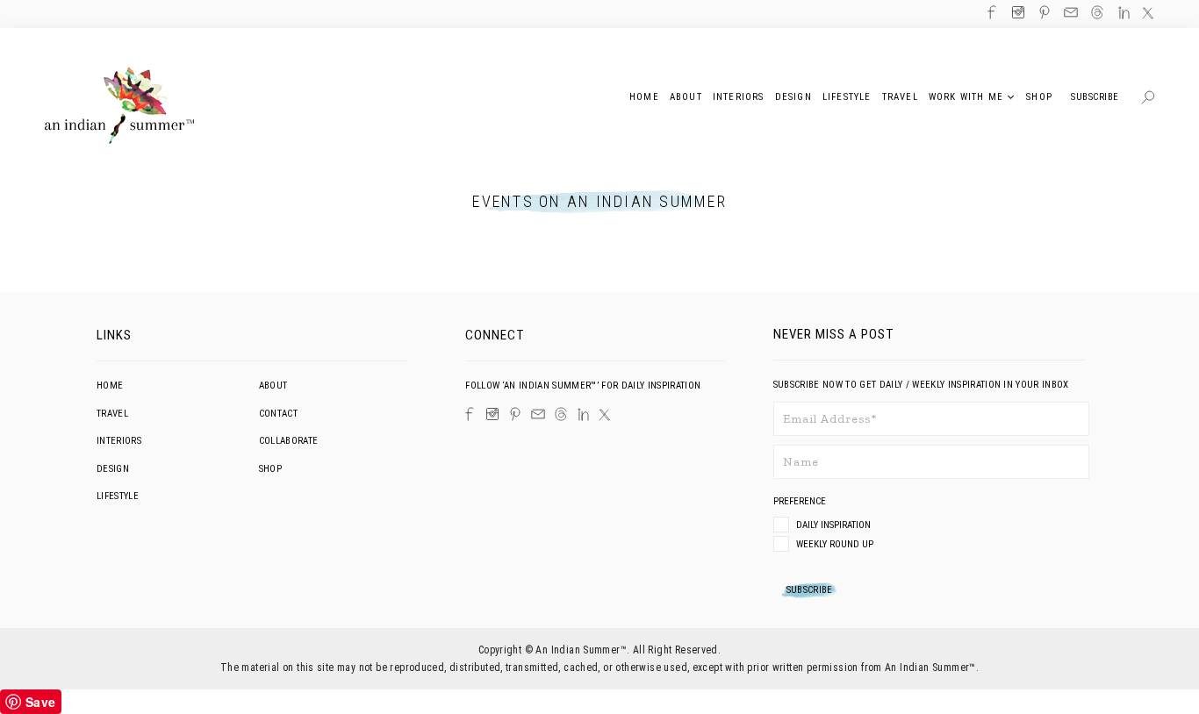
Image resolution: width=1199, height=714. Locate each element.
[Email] (538, 414)
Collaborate (289, 440)
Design (113, 469)
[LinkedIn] (583, 414)
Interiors (119, 440)
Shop (270, 469)
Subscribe (1095, 97)
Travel (112, 413)
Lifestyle (118, 496)
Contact (278, 413)
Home (110, 385)
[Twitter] (604, 414)
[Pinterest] (515, 414)
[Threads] (560, 414)
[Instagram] (492, 414)
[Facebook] (469, 414)
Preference (801, 501)
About (273, 385)
